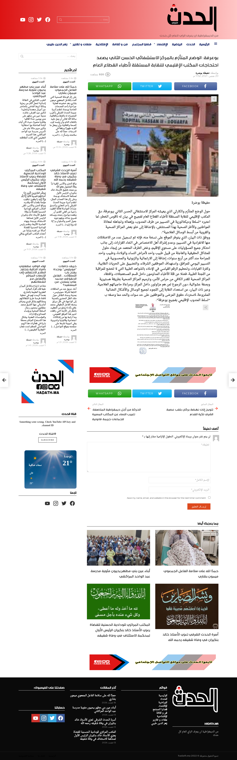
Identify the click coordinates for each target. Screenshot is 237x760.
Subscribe (47, 440)
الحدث (190, 43)
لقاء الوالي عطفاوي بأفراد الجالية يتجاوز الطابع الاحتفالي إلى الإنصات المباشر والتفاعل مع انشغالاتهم (32, 273)
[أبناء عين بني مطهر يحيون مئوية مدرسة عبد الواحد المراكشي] (118, 548)
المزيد (55, 134)
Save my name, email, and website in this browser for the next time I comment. (166, 498)
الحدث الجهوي (69, 81)
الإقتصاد (162, 43)
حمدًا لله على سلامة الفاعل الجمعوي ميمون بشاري (190, 573)
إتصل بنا (41, 755)
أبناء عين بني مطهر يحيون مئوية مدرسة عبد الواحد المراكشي (120, 573)
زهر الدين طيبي (56, 43)
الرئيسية (204, 43)
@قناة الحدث (47, 433)
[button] (30, 478)
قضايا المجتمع (141, 43)
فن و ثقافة (120, 43)
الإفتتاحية (102, 43)
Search (60, 20)
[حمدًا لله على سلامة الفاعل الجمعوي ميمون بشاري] (186, 548)
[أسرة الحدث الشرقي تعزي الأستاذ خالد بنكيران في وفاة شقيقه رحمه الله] (186, 606)
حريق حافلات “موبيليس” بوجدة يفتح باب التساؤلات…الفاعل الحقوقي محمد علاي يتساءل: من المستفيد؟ (65, 275)
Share (214, 99)
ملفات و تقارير (82, 43)
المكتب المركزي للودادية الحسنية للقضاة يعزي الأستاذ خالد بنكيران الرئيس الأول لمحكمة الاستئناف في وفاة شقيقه (120, 629)
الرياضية (177, 43)
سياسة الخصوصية (26, 755)
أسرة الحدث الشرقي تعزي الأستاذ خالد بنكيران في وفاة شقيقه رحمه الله (190, 636)
